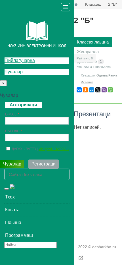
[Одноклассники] (85, 89)
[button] (37, 197)
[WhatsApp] (110, 89)
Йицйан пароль (54, 149)
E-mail (10, 114)
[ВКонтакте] (79, 89)
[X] (97, 89)
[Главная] (76, 4)
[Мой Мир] (91, 89)
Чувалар (14, 71)
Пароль (12, 131)
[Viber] (104, 89)
